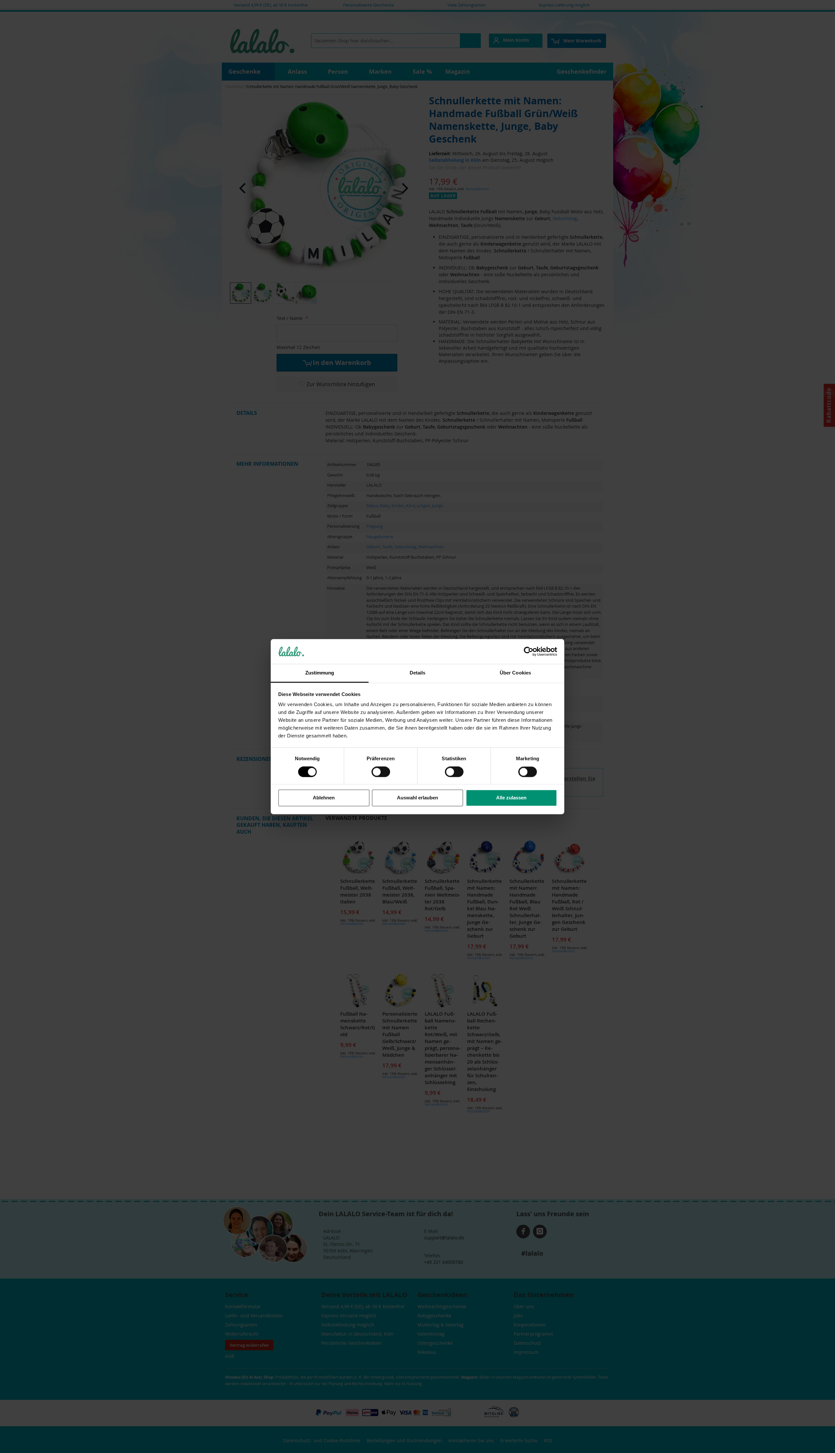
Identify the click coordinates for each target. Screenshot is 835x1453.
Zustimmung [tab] (319, 673)
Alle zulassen (511, 798)
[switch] (381, 772)
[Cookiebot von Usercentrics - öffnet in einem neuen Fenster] (528, 651)
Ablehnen (324, 798)
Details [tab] (418, 673)
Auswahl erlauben (417, 798)
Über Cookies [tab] (515, 673)
